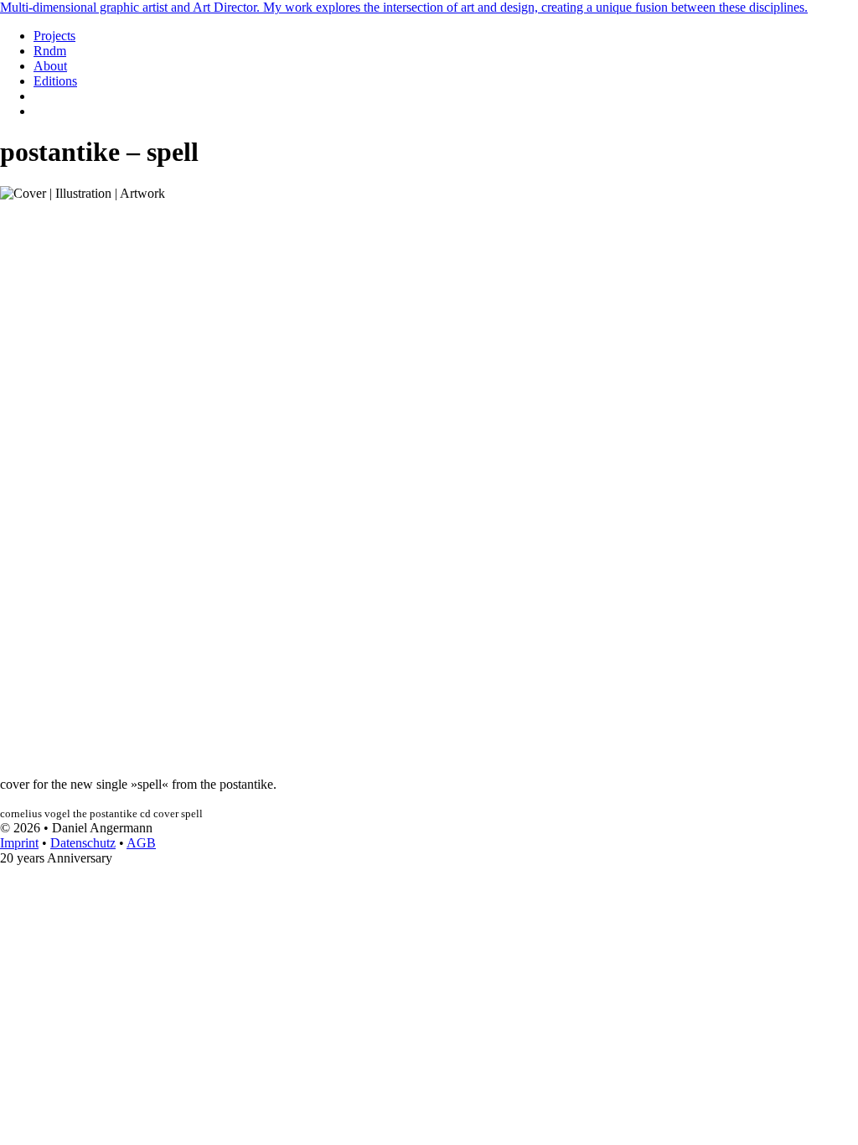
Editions (55, 81)
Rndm (50, 51)
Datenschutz (83, 843)
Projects (54, 35)
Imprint (19, 843)
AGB (141, 843)
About (50, 66)
